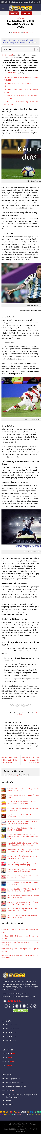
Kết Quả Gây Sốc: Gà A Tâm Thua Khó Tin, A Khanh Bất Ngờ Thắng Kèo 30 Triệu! (23, 890)
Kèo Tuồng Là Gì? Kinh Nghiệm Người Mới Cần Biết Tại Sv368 (9, 759)
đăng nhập (14, 775)
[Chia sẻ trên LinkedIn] (29, 705)
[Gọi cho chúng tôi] (13, 1006)
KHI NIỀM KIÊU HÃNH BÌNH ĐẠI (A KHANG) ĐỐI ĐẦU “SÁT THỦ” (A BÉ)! (22, 857)
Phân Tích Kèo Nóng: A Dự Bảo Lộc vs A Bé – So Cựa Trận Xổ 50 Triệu (23, 877)
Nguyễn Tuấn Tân (28, 32)
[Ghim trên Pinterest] (26, 705)
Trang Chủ (6, 40)
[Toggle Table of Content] (35, 49)
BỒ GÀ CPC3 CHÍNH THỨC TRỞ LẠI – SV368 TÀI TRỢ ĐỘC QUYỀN (23, 789)
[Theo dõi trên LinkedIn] (20, 1006)
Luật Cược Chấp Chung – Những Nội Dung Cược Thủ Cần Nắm (20, 950)
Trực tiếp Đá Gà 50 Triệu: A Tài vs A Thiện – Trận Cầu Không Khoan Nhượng (22, 864)
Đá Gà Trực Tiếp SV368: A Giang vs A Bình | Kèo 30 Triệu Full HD (22, 916)
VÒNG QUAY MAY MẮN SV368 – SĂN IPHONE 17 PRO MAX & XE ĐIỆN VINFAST (23, 803)
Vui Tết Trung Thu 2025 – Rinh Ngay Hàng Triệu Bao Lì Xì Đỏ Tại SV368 (22, 822)
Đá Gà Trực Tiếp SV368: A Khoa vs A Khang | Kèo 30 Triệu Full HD (23, 896)
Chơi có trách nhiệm (29, 1124)
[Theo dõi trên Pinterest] (17, 1006)
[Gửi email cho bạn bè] (22, 705)
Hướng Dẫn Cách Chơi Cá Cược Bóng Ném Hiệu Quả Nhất (20, 931)
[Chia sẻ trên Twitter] (18, 705)
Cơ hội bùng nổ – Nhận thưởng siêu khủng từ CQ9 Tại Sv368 (22, 809)
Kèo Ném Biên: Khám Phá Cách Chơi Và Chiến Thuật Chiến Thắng (20, 956)
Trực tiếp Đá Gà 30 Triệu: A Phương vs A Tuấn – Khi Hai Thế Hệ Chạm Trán (21, 870)
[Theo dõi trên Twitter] (9, 1006)
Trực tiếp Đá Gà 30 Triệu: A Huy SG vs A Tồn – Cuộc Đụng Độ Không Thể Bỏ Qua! (23, 850)
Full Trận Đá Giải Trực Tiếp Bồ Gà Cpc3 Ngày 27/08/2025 (23, 883)
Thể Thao (20, 18)
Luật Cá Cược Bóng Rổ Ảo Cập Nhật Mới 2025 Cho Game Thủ (19, 943)
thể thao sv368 (23, 715)
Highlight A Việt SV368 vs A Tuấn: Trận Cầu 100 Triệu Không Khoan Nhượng (22, 903)
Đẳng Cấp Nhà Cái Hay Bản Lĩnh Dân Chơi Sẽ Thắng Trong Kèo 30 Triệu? (23, 910)
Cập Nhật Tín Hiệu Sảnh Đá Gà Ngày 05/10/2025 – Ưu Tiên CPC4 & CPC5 (20, 816)
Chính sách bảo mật (24, 1123)
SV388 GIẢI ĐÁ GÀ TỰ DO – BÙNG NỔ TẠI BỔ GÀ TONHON (23, 796)
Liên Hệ (20, 1126)
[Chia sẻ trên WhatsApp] (11, 705)
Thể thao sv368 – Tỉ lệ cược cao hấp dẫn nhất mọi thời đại (19, 937)
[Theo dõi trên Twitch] (35, 1006)
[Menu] (2, 7)
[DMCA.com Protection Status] (20, 1010)
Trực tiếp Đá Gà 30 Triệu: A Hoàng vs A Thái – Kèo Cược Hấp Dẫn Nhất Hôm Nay (23, 844)
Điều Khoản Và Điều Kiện (12, 1124)
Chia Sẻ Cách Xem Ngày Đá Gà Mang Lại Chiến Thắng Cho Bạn (31, 759)
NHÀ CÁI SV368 (10, 73)
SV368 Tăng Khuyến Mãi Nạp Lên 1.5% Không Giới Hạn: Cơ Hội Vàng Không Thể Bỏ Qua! (22, 836)
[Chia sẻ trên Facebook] (15, 705)
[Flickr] (27, 1006)
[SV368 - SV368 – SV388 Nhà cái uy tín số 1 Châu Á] (20, 7)
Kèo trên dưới (7, 55)
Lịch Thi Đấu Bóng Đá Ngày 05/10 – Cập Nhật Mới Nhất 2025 (21, 829)
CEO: (12, 1001)
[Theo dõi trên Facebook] (6, 1006)
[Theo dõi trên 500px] (31, 1006)
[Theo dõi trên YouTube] (24, 1006)
